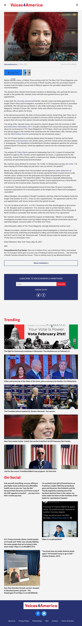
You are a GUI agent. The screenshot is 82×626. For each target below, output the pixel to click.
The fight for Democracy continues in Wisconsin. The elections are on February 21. (37, 351)
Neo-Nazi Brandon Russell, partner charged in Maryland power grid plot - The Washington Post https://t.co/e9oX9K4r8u (21, 590)
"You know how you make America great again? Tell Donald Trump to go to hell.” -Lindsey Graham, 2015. (58, 553)
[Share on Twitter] (24, 72)
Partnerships (37, 621)
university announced (25, 101)
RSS (47, 621)
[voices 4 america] (26, 5)
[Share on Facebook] (13, 72)
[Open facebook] (43, 295)
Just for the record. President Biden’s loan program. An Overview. (30, 471)
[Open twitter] (38, 295)
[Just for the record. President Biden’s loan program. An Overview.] (41, 457)
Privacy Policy (24, 621)
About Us (11, 621)
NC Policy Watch (20, 152)
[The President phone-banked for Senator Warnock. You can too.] (41, 397)
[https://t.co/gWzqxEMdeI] (60, 519)
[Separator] (28, 72)
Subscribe (61, 284)
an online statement (61, 171)
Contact (55, 621)
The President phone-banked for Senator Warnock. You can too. (29, 411)
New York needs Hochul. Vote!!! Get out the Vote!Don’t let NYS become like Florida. (37, 441)
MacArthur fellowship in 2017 (20, 127)
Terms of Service (67, 621)
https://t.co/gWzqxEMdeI (52, 539)
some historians (21, 141)
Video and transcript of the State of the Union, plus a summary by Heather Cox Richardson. (40, 381)
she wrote (69, 164)
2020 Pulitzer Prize (18, 134)
